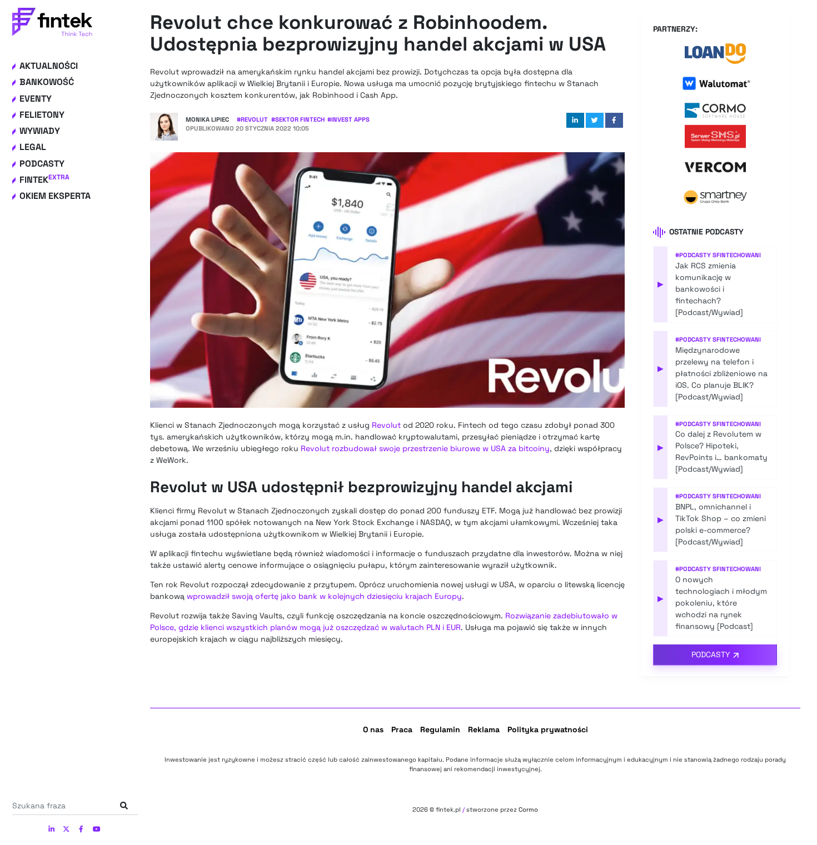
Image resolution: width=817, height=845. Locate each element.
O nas (373, 729)
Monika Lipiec (207, 119)
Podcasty (41, 163)
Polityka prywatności (547, 729)
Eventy (35, 98)
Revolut (386, 425)
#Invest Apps (348, 119)
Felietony (41, 115)
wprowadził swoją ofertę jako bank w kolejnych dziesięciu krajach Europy (324, 596)
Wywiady (39, 131)
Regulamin (440, 729)
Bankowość (46, 82)
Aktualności (48, 66)
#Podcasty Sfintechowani (718, 255)
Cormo (528, 809)
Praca (401, 729)
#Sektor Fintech (298, 119)
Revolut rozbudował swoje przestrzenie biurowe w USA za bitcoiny (425, 448)
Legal (32, 147)
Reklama (484, 729)
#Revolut (252, 119)
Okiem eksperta (55, 196)
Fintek (44, 180)
